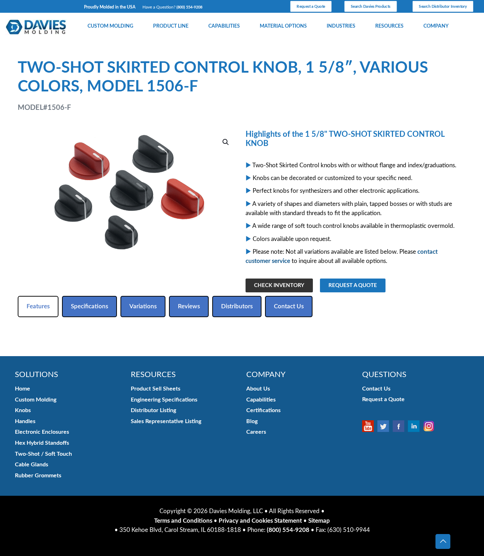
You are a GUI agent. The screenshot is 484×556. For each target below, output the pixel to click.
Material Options (283, 26)
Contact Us (376, 389)
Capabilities (224, 26)
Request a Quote (383, 399)
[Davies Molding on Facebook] (400, 426)
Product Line (170, 26)
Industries (341, 26)
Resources (389, 26)
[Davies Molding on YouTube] (369, 426)
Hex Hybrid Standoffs (42, 443)
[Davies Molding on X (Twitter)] (385, 426)
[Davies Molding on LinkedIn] (415, 426)
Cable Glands (31, 464)
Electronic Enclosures (42, 432)
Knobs (23, 410)
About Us (258, 389)
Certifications (263, 410)
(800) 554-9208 (189, 7)
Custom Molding (110, 26)
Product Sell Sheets (155, 389)
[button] (226, 142)
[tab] (38, 306)
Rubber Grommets (38, 475)
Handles (25, 421)
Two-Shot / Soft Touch (43, 454)
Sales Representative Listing (166, 421)
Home (22, 389)
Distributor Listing (153, 410)
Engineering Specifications (164, 400)
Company (436, 26)
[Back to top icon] (442, 541)
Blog (252, 421)
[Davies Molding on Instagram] (430, 426)
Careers (256, 432)
